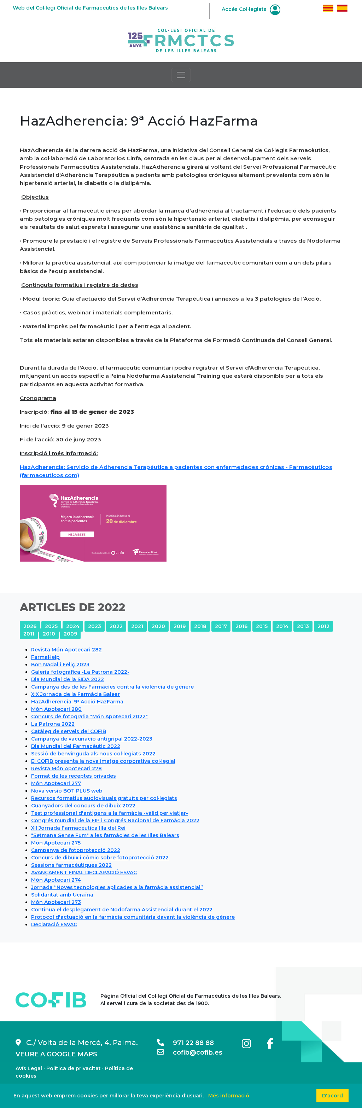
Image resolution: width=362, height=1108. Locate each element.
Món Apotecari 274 (56, 880)
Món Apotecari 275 (56, 843)
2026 (29, 626)
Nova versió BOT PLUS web (67, 791)
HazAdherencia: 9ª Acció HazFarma (77, 701)
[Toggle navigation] (181, 75)
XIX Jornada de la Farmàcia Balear (75, 694)
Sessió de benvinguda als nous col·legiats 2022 (93, 753)
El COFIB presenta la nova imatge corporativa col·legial (103, 761)
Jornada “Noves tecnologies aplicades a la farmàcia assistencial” (117, 887)
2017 (221, 626)
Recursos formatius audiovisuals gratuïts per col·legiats (104, 798)
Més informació (228, 1095)
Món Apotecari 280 (56, 709)
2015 (262, 626)
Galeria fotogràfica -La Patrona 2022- (80, 672)
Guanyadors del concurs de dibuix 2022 (83, 805)
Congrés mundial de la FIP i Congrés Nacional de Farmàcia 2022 (115, 820)
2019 (180, 626)
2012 (323, 626)
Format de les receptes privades (73, 776)
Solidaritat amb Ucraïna (62, 895)
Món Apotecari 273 (56, 902)
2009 (70, 634)
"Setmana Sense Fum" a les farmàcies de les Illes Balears (105, 835)
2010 (49, 634)
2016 (241, 626)
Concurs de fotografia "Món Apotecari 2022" (89, 716)
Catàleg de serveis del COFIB (68, 731)
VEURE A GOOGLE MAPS (56, 1054)
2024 (73, 626)
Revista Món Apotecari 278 (66, 768)
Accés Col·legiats (245, 9)
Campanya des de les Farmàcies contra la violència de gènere (112, 687)
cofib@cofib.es (193, 1052)
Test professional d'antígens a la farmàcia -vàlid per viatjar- (109, 813)
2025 (51, 626)
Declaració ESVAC (54, 924)
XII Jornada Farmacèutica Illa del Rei (78, 828)
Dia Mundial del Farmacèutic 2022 (75, 746)
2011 (28, 634)
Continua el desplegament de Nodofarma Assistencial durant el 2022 (121, 909)
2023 (94, 626)
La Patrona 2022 (53, 724)
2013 (303, 626)
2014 (282, 626)
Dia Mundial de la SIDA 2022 (67, 679)
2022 (116, 626)
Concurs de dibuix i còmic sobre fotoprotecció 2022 (100, 857)
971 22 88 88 (189, 1043)
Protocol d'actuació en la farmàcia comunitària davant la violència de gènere (133, 917)
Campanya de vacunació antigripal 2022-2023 (91, 739)
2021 (137, 626)
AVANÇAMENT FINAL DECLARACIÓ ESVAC (84, 872)
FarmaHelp (45, 657)
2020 (158, 626)
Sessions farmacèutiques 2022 (71, 865)
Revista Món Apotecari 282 (66, 649)
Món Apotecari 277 (56, 783)
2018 (200, 626)
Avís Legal (29, 1068)
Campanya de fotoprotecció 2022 (75, 850)
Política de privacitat (73, 1068)
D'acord (332, 1095)
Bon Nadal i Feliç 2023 (60, 664)
